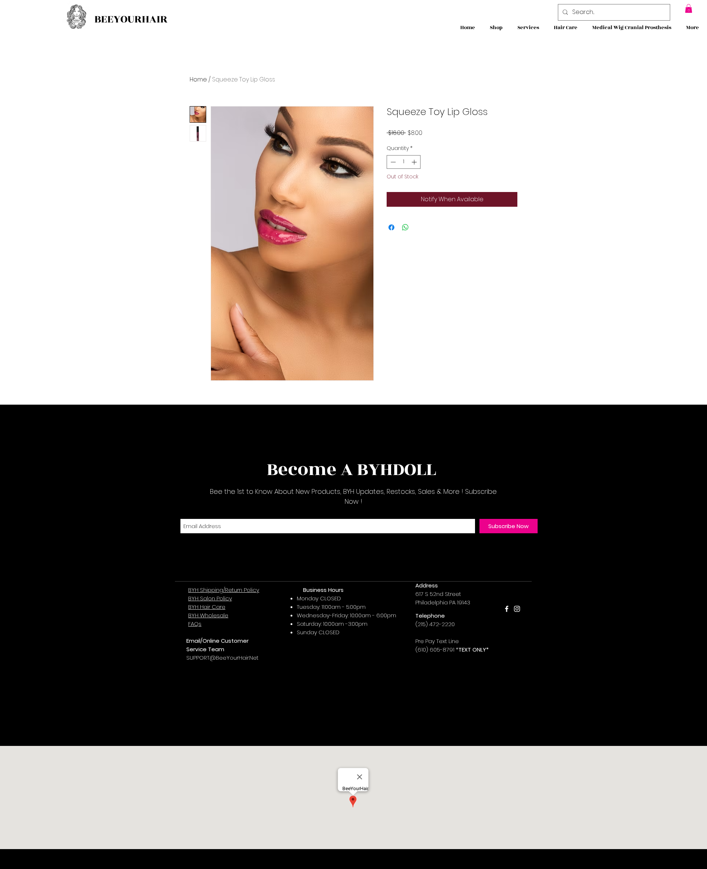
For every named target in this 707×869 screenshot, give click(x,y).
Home (198, 79)
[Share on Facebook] (391, 227)
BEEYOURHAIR (131, 19)
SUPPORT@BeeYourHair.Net (222, 658)
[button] (688, 8)
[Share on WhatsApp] (405, 227)
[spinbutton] (403, 162)
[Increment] (414, 162)
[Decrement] (392, 162)
